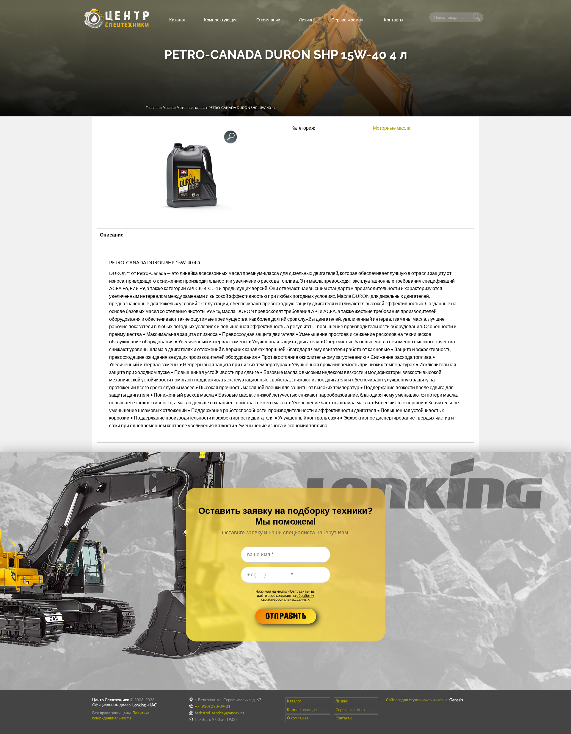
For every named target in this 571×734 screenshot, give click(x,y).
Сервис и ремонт (348, 19)
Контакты (393, 19)
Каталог (177, 19)
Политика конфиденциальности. (120, 715)
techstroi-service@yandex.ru (219, 712)
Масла (168, 107)
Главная (153, 107)
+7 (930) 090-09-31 (212, 706)
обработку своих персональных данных (287, 597)
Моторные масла (191, 107)
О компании (268, 19)
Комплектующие (221, 19)
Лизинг (306, 19)
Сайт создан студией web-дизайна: (424, 699)
